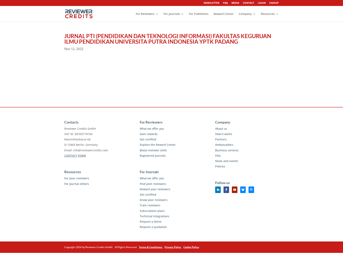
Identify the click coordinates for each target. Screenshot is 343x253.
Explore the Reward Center (158, 145)
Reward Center (224, 14)
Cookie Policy (191, 247)
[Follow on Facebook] (226, 189)
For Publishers (198, 14)
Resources (268, 14)
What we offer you (152, 128)
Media (235, 3)
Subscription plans (152, 211)
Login (262, 3)
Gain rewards (149, 134)
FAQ (225, 3)
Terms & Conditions (151, 247)
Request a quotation (153, 227)
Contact (248, 3)
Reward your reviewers (155, 189)
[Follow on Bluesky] (243, 189)
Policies (220, 166)
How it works (223, 134)
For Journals (172, 14)
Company (245, 14)
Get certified (148, 139)
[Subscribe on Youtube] (234, 189)
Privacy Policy (173, 247)
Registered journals (153, 155)
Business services (227, 150)
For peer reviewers (76, 178)
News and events (226, 161)
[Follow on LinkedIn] (218, 189)
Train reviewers (150, 205)
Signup (274, 3)
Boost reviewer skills (153, 150)
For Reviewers (145, 14)
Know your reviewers (154, 200)
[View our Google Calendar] (251, 189)
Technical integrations (154, 216)
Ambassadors (224, 145)
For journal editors (76, 184)
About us (221, 128)
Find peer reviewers (153, 184)
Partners (221, 139)
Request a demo (150, 221)
